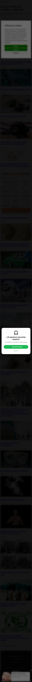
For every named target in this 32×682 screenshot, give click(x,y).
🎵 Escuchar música (16, 347)
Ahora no (16, 350)
